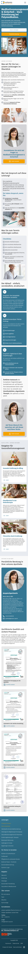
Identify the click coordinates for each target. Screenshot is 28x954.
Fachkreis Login (5, 867)
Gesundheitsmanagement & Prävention (11, 834)
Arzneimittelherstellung (7, 864)
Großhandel (4, 856)
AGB (22, 943)
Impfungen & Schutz (6, 843)
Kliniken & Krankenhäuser (8, 853)
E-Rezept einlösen (6, 823)
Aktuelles (3, 900)
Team (2, 897)
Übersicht (3, 875)
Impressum (8, 943)
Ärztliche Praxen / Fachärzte (8, 862)
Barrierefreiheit (17, 947)
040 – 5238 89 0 (5, 917)
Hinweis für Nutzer (7, 947)
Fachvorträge (4, 902)
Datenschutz (16, 943)
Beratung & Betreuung (7, 840)
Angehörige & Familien (7, 846)
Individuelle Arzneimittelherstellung (11, 829)
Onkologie (4, 881)
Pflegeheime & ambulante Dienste (10, 859)
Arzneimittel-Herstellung (8, 883)
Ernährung (4, 878)
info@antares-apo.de (7, 921)
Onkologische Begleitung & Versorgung (11, 832)
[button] (24, 2)
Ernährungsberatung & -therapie (10, 837)
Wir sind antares (5, 894)
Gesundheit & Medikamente (8, 886)
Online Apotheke (5, 826)
